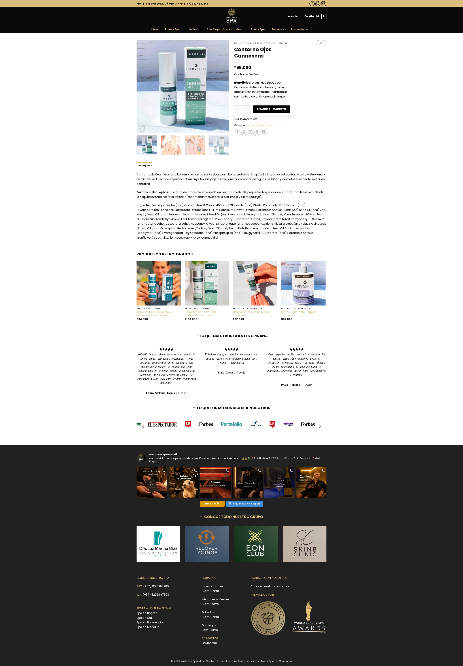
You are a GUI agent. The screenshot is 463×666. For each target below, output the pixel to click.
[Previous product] (323, 42)
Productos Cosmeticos (271, 43)
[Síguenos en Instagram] (317, 3)
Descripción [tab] (144, 165)
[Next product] (318, 42)
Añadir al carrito (271, 109)
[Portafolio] (231, 424)
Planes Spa (172, 29)
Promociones (300, 29)
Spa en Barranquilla (150, 622)
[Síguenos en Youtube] (323, 3)
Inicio (154, 29)
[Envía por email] (251, 133)
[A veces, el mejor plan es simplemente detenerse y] (215, 482)
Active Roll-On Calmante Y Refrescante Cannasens (154, 313)
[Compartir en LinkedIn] (264, 133)
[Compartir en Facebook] (238, 133)
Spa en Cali (144, 618)
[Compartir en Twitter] (244, 133)
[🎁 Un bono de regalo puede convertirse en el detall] (152, 482)
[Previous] (143, 86)
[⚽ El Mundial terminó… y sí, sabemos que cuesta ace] (247, 482)
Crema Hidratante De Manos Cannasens (251, 313)
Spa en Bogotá (147, 613)
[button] (293, 16)
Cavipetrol (209, 643)
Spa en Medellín (148, 627)
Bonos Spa (258, 29)
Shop (248, 43)
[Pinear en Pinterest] (257, 133)
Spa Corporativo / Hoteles (224, 29)
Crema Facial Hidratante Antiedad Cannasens (201, 313)
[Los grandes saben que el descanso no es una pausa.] (311, 482)
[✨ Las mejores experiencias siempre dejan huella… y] (279, 482)
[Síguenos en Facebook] (312, 3)
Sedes (193, 29)
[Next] (222, 86)
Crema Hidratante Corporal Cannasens (299, 313)
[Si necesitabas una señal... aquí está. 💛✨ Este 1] (184, 482)
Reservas (278, 29)
